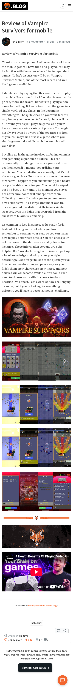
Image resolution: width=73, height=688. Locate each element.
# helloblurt (36, 41)
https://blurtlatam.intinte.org (42, 605)
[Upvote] (5, 639)
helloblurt (36, 622)
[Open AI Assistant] (63, 680)
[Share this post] (64, 630)
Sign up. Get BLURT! (35, 668)
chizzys (17, 41)
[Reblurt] (58, 630)
